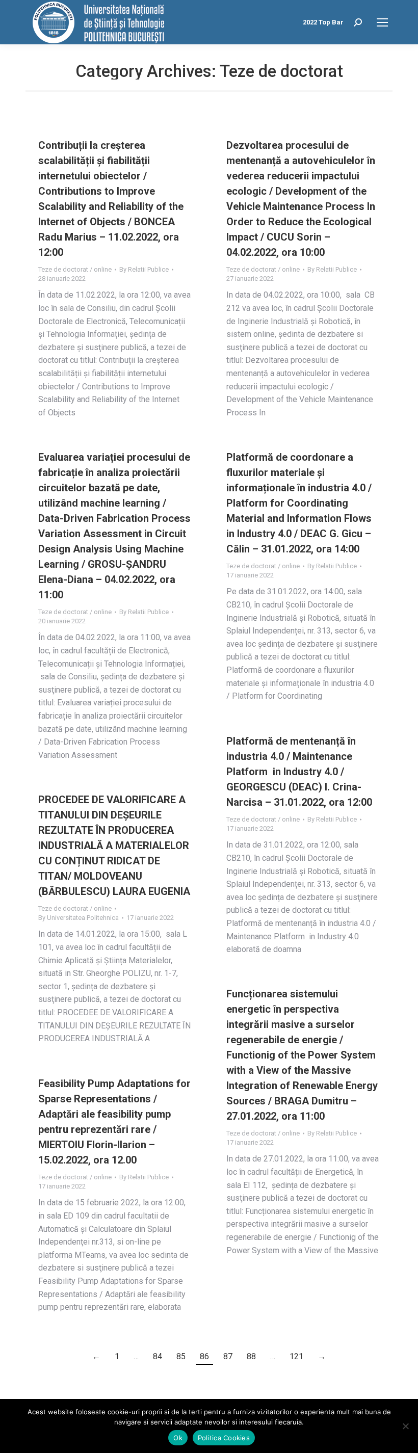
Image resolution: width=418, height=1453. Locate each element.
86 (204, 1356)
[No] (405, 1426)
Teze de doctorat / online (75, 269)
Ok (177, 1438)
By (144, 269)
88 (251, 1356)
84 (157, 1356)
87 (227, 1356)
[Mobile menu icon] (382, 22)
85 (181, 1356)
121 (296, 1356)
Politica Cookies (224, 1438)
